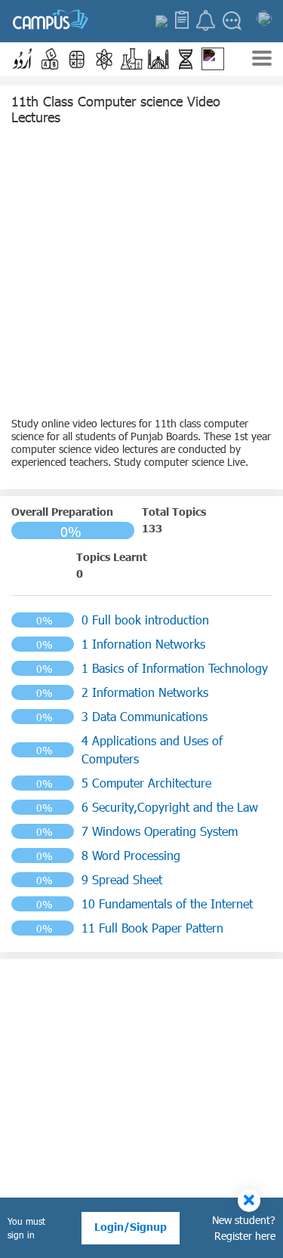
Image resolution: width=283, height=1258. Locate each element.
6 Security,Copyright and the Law (170, 807)
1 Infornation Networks (143, 644)
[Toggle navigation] (262, 60)
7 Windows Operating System (160, 831)
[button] (22, 59)
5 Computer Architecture (146, 782)
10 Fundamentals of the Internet (167, 903)
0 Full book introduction (145, 619)
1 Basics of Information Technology (175, 668)
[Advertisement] (141, 275)
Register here (244, 1235)
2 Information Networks (145, 692)
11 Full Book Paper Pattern (152, 927)
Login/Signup (130, 1226)
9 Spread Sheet (122, 879)
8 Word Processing (131, 855)
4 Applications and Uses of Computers (152, 749)
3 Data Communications (145, 716)
